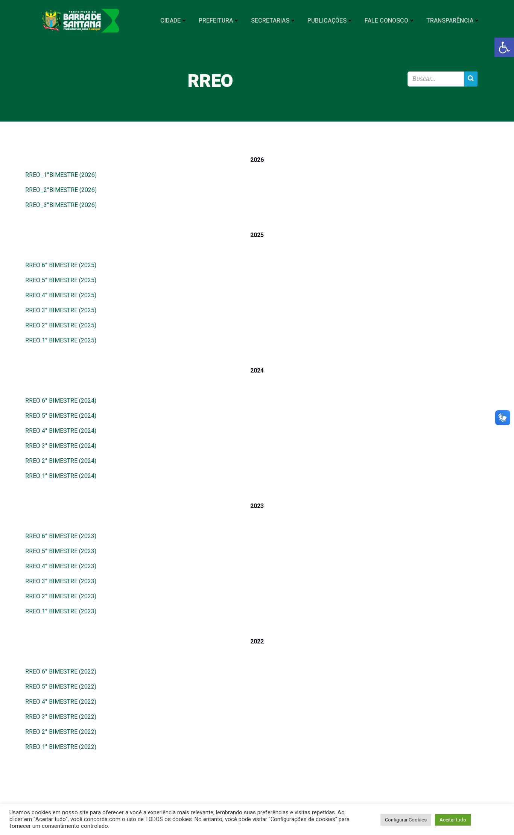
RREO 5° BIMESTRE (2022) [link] (60, 686)
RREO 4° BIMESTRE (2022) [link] (60, 701)
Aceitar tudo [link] (452, 819)
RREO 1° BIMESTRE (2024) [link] (60, 476)
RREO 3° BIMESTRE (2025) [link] (60, 310)
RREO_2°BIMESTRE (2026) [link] (61, 190)
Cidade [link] (170, 20)
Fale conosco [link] (386, 20)
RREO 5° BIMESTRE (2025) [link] (60, 280)
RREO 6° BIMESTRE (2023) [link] (60, 536)
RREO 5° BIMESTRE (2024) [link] (60, 415)
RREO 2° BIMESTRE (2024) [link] (60, 460)
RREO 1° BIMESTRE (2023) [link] (60, 611)
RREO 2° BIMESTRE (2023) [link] (60, 596)
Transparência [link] (449, 20)
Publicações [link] (327, 20)
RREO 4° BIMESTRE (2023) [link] (60, 566)
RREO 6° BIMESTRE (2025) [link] (60, 265)
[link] (504, 47)
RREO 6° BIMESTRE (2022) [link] (60, 671)
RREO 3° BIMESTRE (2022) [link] (60, 716)
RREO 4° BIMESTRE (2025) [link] (60, 295)
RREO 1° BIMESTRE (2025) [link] (60, 340)
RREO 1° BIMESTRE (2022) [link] (60, 746)
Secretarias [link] (270, 20)
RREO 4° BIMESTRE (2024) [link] (60, 430)
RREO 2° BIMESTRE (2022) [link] (60, 731)
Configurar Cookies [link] (406, 819)
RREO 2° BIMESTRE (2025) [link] (60, 325)
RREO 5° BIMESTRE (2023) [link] (60, 551)
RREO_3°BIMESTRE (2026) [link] (61, 205)
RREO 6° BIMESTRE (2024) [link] (60, 400)
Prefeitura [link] (216, 20)
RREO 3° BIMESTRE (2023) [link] (60, 581)
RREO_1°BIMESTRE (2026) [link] (61, 174)
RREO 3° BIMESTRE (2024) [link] (60, 445)
